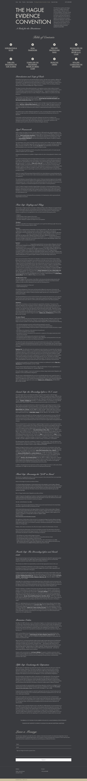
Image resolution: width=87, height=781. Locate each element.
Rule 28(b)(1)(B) (40, 145)
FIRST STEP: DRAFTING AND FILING (54, 50)
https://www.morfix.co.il (46, 442)
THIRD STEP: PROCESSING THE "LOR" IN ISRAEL (11, 65)
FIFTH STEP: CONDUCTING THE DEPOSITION (76, 65)
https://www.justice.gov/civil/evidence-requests (26, 516)
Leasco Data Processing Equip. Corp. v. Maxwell (46, 450)
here (46, 320)
